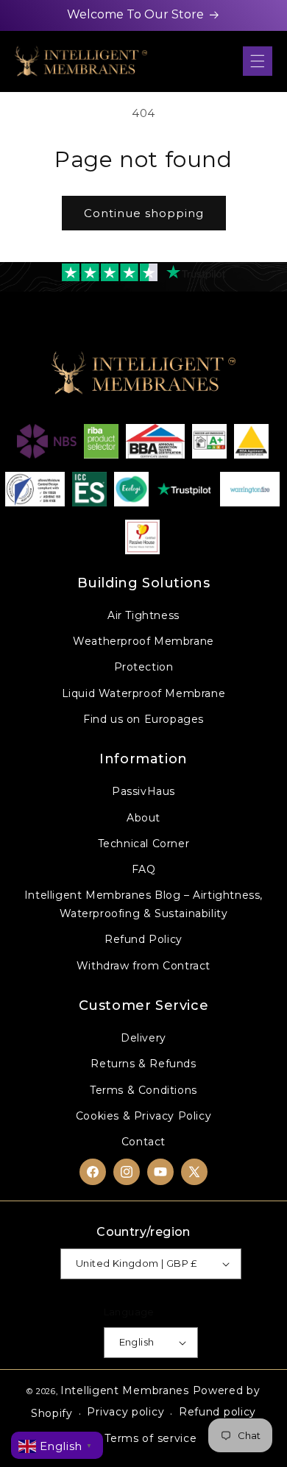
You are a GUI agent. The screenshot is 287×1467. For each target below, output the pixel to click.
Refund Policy (143, 939)
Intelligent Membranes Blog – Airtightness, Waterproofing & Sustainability (143, 904)
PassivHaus (143, 791)
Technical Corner (144, 843)
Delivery (143, 1037)
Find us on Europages (143, 719)
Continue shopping (144, 213)
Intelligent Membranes (124, 1390)
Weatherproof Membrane (143, 641)
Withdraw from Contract (143, 965)
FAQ (144, 869)
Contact (143, 1141)
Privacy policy (125, 1411)
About (143, 817)
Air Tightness (143, 615)
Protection (144, 667)
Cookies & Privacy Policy (143, 1116)
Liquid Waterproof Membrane (144, 693)
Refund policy (217, 1411)
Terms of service (150, 1438)
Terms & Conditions (143, 1090)
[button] (257, 61)
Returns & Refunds (143, 1063)
